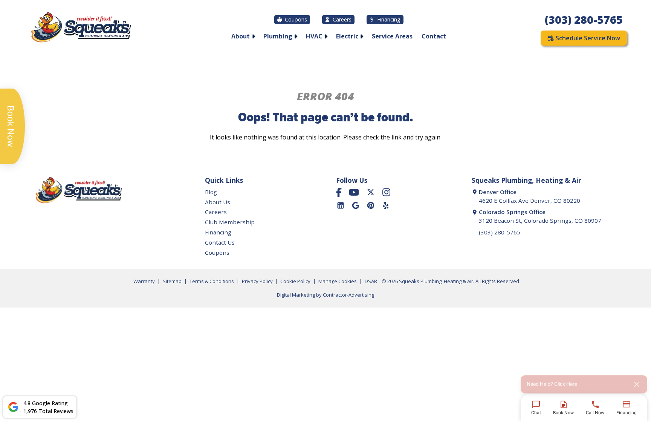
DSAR (371, 281)
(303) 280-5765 (584, 19)
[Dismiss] (636, 381)
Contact (434, 36)
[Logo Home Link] (80, 28)
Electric (347, 36)
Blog (211, 192)
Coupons (296, 19)
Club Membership (230, 222)
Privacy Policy (257, 281)
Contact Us (220, 242)
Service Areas (392, 36)
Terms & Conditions (211, 281)
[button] (584, 382)
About (240, 36)
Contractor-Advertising (348, 294)
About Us (217, 202)
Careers (342, 19)
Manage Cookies (337, 281)
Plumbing (277, 36)
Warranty (144, 281)
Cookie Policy (295, 281)
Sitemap (172, 281)
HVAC (314, 36)
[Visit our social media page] (339, 192)
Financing (388, 19)
